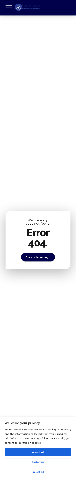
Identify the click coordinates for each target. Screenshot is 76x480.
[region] (38, 448)
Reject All (38, 472)
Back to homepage (38, 257)
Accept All (38, 452)
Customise (38, 462)
